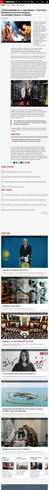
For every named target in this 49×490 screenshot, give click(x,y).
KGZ (19, 2)
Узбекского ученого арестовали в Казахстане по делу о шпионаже (18, 210)
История (14, 18)
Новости (3, 5)
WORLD (32, 2)
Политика (23, 18)
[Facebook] (26, 163)
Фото (17, 5)
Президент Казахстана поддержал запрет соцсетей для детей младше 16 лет (21, 177)
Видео (13, 5)
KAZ (16, 2)
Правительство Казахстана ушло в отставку (12, 186)
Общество (18, 18)
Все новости (45, 213)
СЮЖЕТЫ (22, 5)
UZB (28, 2)
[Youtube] (28, 163)
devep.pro (30, 488)
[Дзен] (21, 163)
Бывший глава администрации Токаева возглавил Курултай (16, 172)
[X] (14, 163)
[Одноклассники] (19, 163)
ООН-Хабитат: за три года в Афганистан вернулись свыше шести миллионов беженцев (23, 200)
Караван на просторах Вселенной (5, 459)
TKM (25, 2)
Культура (10, 18)
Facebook (36, 40)
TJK (22, 2)
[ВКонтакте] (17, 163)
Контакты (4, 485)
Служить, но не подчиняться (21, 458)
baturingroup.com (33, 487)
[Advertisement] (24, 223)
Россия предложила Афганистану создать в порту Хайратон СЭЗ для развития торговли (23, 182)
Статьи (8, 5)
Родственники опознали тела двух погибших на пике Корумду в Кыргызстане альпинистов (24, 195)
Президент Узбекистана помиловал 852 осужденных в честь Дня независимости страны (23, 205)
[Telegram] (24, 163)
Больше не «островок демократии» (36, 458)
